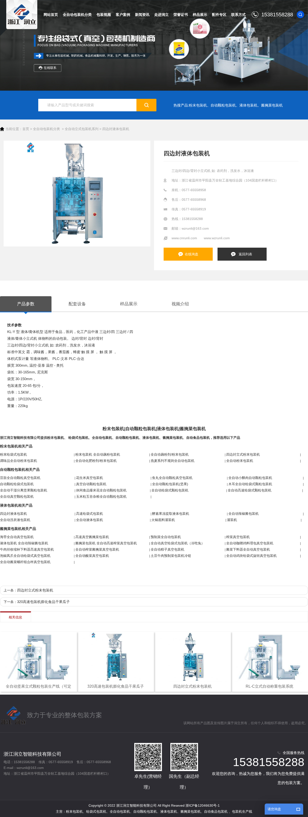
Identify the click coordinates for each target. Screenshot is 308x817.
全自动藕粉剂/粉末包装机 (170, 454)
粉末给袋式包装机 (13, 454)
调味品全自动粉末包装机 (18, 461)
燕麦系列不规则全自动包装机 (172, 461)
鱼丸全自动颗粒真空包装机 (172, 478)
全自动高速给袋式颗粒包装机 (249, 490)
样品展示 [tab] (128, 304)
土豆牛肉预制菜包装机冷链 (171, 556)
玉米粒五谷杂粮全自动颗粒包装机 (101, 496)
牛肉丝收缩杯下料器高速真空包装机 (27, 549)
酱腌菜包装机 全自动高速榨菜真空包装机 (106, 543)
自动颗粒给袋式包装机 (17, 484)
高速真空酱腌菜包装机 (92, 537)
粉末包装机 (198, 105)
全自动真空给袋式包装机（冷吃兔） (178, 543)
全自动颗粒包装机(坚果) (170, 484)
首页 (25, 129)
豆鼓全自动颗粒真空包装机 (20, 478)
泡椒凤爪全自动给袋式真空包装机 (25, 556)
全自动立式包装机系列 (81, 129)
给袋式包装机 (78, 438)
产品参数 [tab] (25, 304)
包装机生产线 (242, 811)
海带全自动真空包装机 (17, 537)
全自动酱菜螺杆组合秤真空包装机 (25, 562)
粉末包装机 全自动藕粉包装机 (97, 454)
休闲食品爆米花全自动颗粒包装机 (101, 490)
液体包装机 (248, 105)
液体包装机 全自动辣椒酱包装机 (24, 543)
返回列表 (245, 254)
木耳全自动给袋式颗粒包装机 (250, 484)
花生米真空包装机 (89, 478)
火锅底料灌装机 (163, 520)
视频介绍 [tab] (180, 304)
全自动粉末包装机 (239, 461)
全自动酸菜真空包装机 (92, 556)
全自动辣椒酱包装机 (243, 513)
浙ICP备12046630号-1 (203, 805)
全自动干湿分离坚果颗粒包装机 (23, 490)
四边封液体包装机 (115, 129)
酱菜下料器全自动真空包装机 (248, 549)
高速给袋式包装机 (89, 513)
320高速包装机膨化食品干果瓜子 (43, 602)
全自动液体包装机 (89, 520)
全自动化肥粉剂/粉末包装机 (96, 461)
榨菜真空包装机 (238, 537)
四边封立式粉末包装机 (243, 454)
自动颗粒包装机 (223, 105)
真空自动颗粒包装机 (91, 484)
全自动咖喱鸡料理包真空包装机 (249, 543)
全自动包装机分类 (46, 129)
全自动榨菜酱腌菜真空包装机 (97, 549)
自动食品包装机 (198, 438)
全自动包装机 (102, 438)
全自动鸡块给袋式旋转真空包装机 (251, 556)
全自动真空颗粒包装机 (17, 496)
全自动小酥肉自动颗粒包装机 (250, 478)
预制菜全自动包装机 (166, 537)
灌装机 (232, 520)
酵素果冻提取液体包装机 (170, 513)
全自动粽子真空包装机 (167, 549)
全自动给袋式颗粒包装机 (169, 490)
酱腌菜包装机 (272, 105)
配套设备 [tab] (77, 304)
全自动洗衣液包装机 (15, 520)
